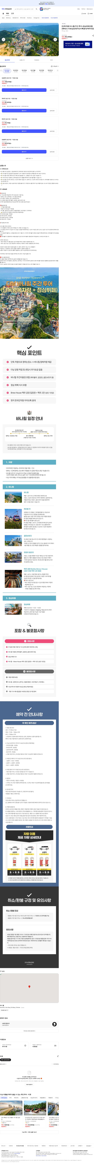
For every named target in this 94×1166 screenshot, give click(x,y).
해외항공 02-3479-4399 (41, 1154)
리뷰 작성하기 (29, 1084)
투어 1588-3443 (39, 1152)
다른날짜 (55, 66)
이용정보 (36, 60)
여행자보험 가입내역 (53, 1145)
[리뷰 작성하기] (58, 1056)
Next (58, 1111)
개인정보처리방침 (20, 1145)
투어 (10, 1097)
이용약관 (11, 1145)
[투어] (7, 13)
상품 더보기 (29, 158)
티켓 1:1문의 (44, 1155)
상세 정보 (52, 90)
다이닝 (57, 1097)
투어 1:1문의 (38, 1155)
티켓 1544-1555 (46, 1152)
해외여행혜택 (45, 18)
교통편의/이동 (24, 1097)
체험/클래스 (43, 1097)
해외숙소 (8, 18)
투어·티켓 (22, 18)
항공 (3, 18)
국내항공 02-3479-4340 (52, 1154)
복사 (23, 1007)
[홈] (3, 13)
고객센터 (80, 1145)
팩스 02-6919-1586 (40, 1153)
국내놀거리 (36, 18)
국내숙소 (29, 18)
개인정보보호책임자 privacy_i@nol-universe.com (83, 1154)
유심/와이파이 (33, 1097)
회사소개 (3, 1145)
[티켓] (12, 13)
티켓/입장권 (4, 1097)
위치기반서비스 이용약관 (32, 1145)
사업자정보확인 (17, 1153)
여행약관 (43, 1145)
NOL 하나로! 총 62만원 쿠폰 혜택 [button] (24, 9)
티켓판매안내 (64, 1145)
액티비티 (16, 1097)
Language (88, 1145)
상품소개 (22, 60)
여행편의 (50, 1097)
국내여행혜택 (54, 18)
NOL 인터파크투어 (5, 1059)
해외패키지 (16, 18)
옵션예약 (7, 60)
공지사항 (72, 1145)
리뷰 (51, 60)
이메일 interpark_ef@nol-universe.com (80, 1153)
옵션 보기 (24, 90)
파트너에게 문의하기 (30, 1031)
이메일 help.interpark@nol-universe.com (53, 1153)
